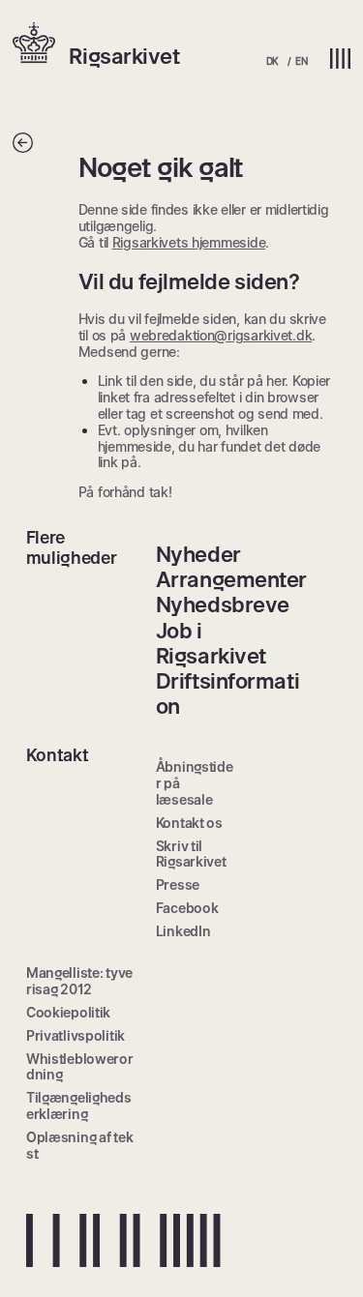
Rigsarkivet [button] (124, 56)
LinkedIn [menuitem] (183, 931)
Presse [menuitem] (177, 884)
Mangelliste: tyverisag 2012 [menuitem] (79, 980)
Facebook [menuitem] (187, 907)
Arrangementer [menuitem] (231, 579)
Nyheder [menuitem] (198, 554)
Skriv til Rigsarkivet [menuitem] (191, 854)
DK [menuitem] (272, 61)
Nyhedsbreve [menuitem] (222, 604)
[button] (41, 44)
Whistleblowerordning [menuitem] (80, 1066)
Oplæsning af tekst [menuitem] (80, 1145)
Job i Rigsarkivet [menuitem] (211, 643)
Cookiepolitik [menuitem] (68, 1012)
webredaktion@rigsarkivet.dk (221, 335)
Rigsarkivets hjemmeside (189, 242)
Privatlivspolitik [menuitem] (75, 1035)
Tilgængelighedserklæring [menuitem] (79, 1105)
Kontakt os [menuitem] (189, 822)
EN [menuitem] (301, 61)
